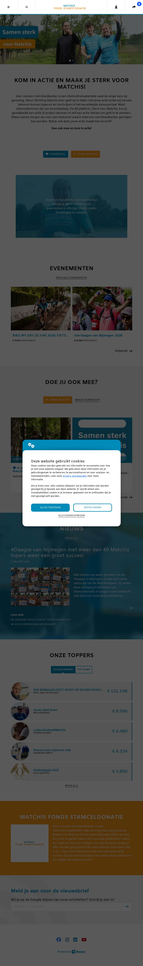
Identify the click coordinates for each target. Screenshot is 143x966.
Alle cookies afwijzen (71, 515)
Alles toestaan (50, 507)
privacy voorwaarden (75, 476)
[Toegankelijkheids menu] (139, 4)
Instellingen (92, 507)
